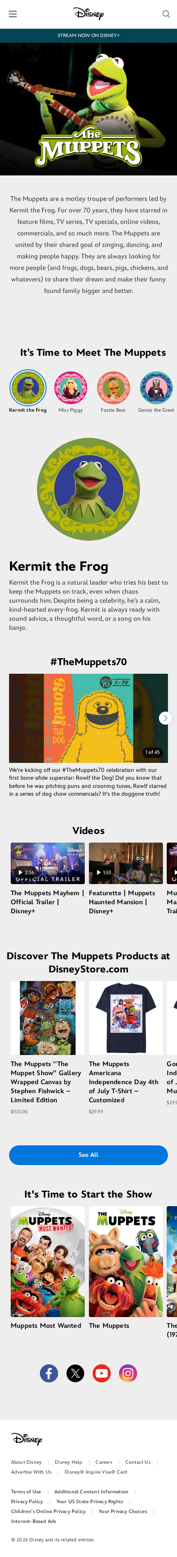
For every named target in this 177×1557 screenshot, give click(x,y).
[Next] (165, 718)
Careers (103, 1462)
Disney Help (68, 1462)
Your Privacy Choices (123, 1512)
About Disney (26, 1462)
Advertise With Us (31, 1472)
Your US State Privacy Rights (89, 1502)
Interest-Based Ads (33, 1521)
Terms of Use (26, 1492)
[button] (166, 14)
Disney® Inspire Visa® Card (96, 1472)
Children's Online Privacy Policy (48, 1512)
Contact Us (138, 1462)
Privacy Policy (27, 1502)
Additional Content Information (91, 1492)
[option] (28, 391)
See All (88, 1155)
